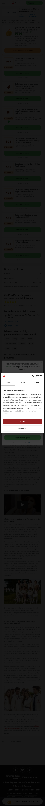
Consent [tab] (8, 382)
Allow (22, 422)
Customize (21, 428)
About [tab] (36, 382)
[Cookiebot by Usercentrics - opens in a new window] (32, 376)
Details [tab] (22, 382)
